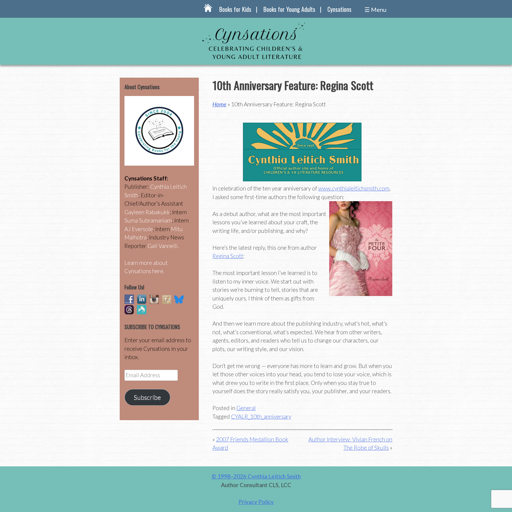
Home (219, 104)
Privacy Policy (256, 501)
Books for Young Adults (289, 9)
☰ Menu (375, 9)
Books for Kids (235, 9)
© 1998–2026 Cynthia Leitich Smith (256, 476)
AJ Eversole (138, 228)
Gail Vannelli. (163, 245)
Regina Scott (227, 255)
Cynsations (339, 9)
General (246, 407)
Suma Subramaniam (148, 220)
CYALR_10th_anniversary (261, 416)
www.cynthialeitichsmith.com (353, 188)
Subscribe (147, 397)
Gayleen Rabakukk (147, 212)
